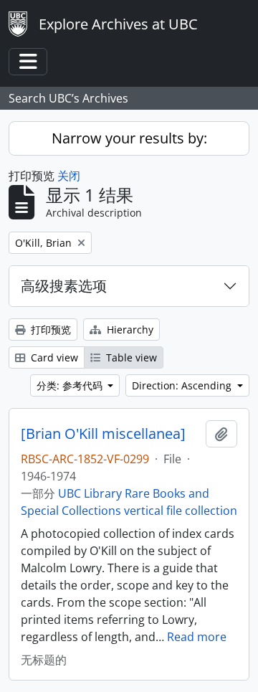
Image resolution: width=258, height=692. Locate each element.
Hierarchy (128, 329)
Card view (53, 357)
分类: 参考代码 (71, 385)
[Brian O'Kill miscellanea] (103, 433)
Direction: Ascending (183, 385)
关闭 (68, 176)
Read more (196, 637)
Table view (130, 357)
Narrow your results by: (129, 138)
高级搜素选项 (64, 285)
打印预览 (49, 329)
